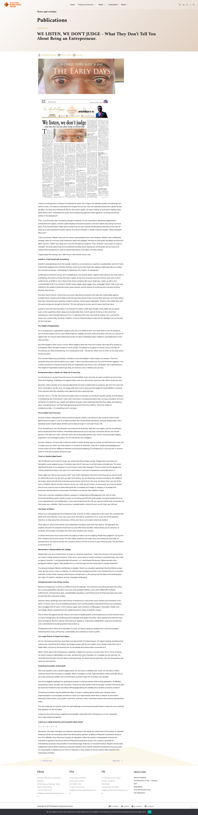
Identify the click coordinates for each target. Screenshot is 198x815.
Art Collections (139, 793)
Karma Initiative (140, 777)
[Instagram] (190, 5)
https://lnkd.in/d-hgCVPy (51, 717)
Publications (113, 5)
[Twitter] (187, 5)
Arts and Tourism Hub (142, 790)
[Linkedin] (193, 5)
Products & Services (85, 5)
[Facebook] (183, 5)
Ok (149, 812)
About (123, 5)
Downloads (138, 787)
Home (72, 5)
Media (101, 5)
